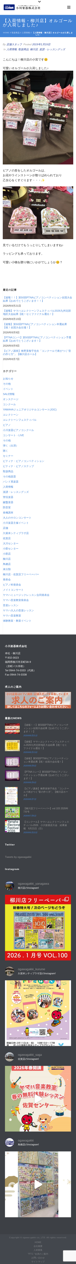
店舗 (5, 527)
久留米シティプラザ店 (16, 533)
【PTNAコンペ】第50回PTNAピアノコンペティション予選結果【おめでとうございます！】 (37, 339)
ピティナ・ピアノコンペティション (23, 461)
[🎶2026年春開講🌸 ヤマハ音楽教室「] (38, 1099)
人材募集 (38, 1250)
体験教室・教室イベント (17, 620)
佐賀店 (7, 538)
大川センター (10, 543)
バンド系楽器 (10, 481)
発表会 (7, 579)
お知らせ (8, 378)
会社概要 (38, 1246)
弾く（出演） (10, 445)
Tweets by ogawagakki (18, 856)
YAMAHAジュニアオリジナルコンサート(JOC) (30, 409)
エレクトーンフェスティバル (20, 419)
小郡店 (7, 553)
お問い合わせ (38, 1257)
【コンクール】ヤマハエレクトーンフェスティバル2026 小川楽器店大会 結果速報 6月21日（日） (46, 825)
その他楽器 (9, 476)
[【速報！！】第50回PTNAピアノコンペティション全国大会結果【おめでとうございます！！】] (12, 728)
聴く (5, 450)
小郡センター (10, 548)
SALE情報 (9, 394)
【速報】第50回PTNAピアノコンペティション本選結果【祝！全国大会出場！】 (35, 326)
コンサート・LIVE (13, 435)
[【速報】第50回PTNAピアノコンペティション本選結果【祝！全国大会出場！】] (12, 762)
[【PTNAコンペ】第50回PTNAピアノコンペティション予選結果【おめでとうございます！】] (12, 775)
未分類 (7, 569)
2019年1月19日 (41, 44)
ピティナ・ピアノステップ (18, 466)
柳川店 (34, 49)
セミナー (8, 455)
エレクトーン (10, 414)
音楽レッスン (10, 605)
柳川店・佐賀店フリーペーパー (21, 574)
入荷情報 (26, 33)
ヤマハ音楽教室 (12, 615)
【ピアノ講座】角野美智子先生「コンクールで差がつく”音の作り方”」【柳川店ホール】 (37, 352)
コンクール (9, 404)
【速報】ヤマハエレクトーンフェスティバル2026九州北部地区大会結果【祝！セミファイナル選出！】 (37, 312)
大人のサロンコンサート (17, 517)
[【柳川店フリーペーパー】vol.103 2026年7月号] (12, 812)
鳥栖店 (7, 564)
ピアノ (7, 424)
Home (6, 33)
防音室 (7, 507)
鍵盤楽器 (8, 502)
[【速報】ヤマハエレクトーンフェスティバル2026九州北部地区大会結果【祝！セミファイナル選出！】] (12, 745)
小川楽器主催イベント (16, 522)
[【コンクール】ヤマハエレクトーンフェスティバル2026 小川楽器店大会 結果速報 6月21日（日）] (12, 826)
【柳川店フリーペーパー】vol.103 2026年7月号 (45, 810)
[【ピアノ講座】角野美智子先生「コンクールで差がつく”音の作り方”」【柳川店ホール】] (12, 796)
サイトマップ (38, 1261)
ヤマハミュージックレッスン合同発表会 (26, 594)
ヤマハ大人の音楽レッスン (18, 610)
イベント (8, 388)
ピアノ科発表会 (12, 584)
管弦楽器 (8, 497)
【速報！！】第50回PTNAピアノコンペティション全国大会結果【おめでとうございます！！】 (37, 299)
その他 (7, 383)
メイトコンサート (13, 589)
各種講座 (8, 512)
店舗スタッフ (14, 44)
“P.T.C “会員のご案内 (38, 1254)
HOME (38, 1242)
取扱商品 (16, 33)
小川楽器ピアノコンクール (18, 430)
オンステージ (10, 399)
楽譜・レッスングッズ (52, 49)
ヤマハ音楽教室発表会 (16, 600)
